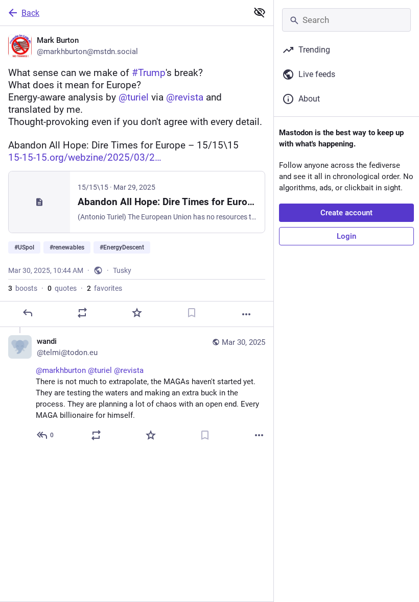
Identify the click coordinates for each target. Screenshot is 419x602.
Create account (346, 212)
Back (30, 13)
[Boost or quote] (82, 313)
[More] (246, 314)
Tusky (122, 270)
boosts (22, 288)
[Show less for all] (259, 12)
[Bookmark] (191, 313)
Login (346, 236)
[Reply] (27, 313)
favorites (104, 288)
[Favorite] (137, 313)
